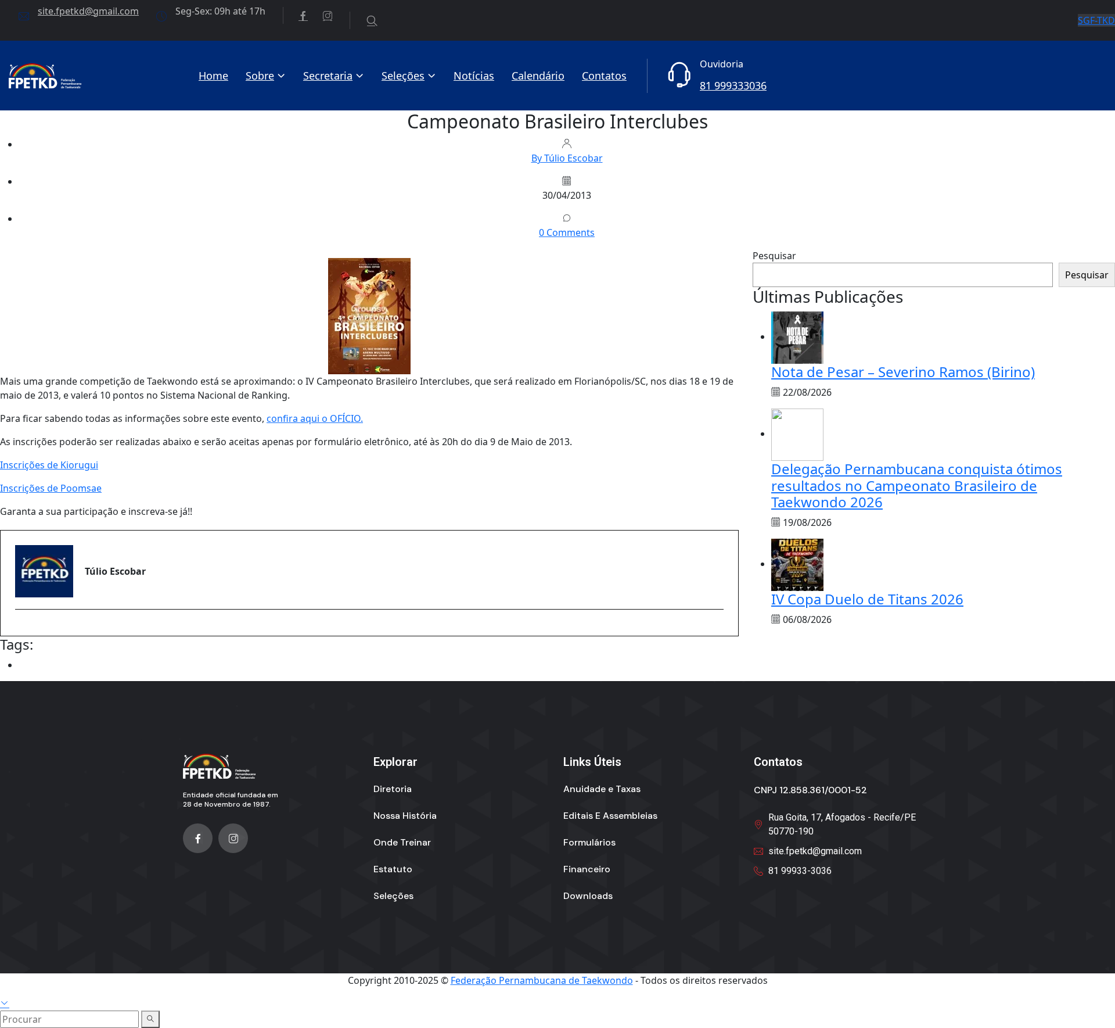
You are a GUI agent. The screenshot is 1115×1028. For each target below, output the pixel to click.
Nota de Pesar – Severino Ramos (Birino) (903, 371)
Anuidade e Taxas (602, 789)
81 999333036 (733, 85)
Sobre (260, 76)
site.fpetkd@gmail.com (88, 11)
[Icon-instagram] (233, 838)
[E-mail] (22, 629)
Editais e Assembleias (610, 815)
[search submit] (150, 1019)
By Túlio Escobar (567, 158)
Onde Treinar (402, 842)
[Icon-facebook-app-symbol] (198, 838)
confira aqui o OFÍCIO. (315, 418)
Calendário (538, 76)
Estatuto (392, 869)
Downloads (588, 896)
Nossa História (405, 815)
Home (213, 76)
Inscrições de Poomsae (51, 488)
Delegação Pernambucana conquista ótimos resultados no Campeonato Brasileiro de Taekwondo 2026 (916, 485)
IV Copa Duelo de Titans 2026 (867, 598)
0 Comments (567, 232)
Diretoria (392, 789)
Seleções (403, 76)
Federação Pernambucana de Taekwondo (542, 980)
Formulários (589, 842)
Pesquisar (774, 255)
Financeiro (586, 869)
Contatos (604, 76)
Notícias (474, 76)
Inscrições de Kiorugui (49, 465)
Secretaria (328, 76)
